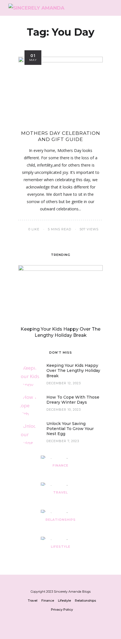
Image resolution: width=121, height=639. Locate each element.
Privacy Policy (62, 609)
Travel (60, 492)
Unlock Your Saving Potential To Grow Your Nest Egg (70, 428)
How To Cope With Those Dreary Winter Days (72, 400)
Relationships (61, 520)
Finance (60, 465)
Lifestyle (60, 547)
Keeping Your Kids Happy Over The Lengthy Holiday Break (73, 370)
